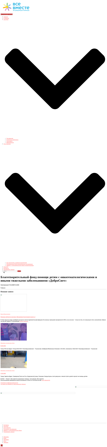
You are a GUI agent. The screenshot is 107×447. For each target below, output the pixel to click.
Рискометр (9, 141)
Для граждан (7, 427)
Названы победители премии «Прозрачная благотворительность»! (18, 317)
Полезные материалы (12, 139)
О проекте (6, 18)
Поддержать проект (8, 269)
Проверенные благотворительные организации (19, 264)
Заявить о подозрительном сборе (12, 430)
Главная (5, 17)
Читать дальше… (24, 321)
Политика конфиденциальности (9, 382)
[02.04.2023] (14, 340)
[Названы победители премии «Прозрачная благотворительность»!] (14, 311)
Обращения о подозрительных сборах (8, 370)
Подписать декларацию (10, 429)
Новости (5, 267)
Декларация (9, 138)
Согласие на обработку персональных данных (13, 384)
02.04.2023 (3, 345)
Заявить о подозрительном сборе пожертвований (20, 265)
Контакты (6, 268)
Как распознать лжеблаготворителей (16, 262)
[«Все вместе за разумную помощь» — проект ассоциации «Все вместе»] (16, 12)
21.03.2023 (3, 373)
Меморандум (10, 142)
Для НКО (5, 426)
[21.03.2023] (14, 367)
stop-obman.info (46, 380)
